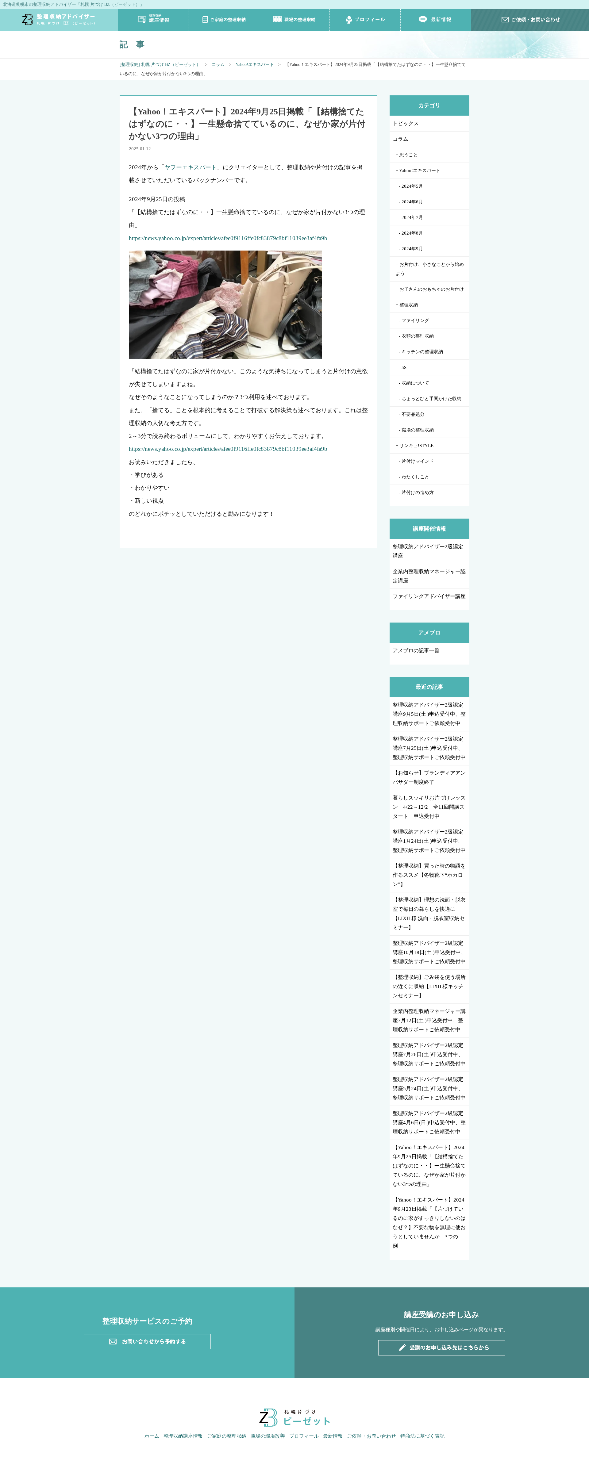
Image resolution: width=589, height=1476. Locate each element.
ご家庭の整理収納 (223, 20)
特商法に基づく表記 (422, 1436)
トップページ (59, 20)
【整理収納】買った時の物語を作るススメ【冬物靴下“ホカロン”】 (429, 875)
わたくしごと (415, 476)
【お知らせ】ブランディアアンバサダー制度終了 (429, 777)
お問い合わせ (530, 20)
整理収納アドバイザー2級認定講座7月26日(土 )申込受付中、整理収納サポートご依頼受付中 (429, 1054)
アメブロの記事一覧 (416, 651)
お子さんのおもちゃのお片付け (431, 289)
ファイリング (415, 320)
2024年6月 (412, 201)
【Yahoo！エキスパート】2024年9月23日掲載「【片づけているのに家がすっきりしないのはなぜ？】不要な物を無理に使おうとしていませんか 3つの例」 (429, 1223)
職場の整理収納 (294, 20)
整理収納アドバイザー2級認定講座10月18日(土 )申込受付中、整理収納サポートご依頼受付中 (429, 952)
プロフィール (365, 20)
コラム (218, 64)
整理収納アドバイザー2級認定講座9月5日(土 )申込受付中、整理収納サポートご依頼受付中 (429, 714)
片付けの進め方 (418, 492)
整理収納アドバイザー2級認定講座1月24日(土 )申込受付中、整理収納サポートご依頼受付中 (429, 841)
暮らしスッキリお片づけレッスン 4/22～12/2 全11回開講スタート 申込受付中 (429, 807)
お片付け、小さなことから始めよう (430, 269)
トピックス (406, 123)
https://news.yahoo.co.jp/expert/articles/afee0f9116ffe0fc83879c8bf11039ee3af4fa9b (228, 238)
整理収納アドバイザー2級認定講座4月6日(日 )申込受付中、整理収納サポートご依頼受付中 (429, 1122)
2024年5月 (412, 186)
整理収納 (408, 304)
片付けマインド (418, 461)
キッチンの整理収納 (422, 351)
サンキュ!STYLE (416, 445)
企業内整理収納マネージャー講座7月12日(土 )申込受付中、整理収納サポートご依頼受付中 (429, 1020)
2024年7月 (412, 217)
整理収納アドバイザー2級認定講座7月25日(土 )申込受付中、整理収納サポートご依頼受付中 (429, 748)
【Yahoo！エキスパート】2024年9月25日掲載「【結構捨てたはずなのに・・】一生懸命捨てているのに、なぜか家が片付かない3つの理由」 (429, 1165)
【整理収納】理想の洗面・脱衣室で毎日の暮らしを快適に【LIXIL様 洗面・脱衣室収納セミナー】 (429, 913)
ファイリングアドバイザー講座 (429, 596)
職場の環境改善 (268, 1436)
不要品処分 (413, 414)
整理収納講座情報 (153, 20)
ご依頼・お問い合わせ (371, 1436)
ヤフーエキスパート (190, 167)
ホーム (151, 1436)
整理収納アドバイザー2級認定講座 (428, 551)
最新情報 (436, 20)
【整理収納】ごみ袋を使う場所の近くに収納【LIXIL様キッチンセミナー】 (429, 986)
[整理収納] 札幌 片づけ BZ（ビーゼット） (160, 64)
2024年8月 (412, 233)
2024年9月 (412, 248)
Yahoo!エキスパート (255, 64)
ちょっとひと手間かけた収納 (431, 398)
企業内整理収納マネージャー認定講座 (429, 576)
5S (404, 367)
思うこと (408, 154)
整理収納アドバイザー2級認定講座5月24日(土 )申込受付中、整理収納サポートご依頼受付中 (429, 1088)
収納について (415, 383)
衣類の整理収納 (418, 336)
